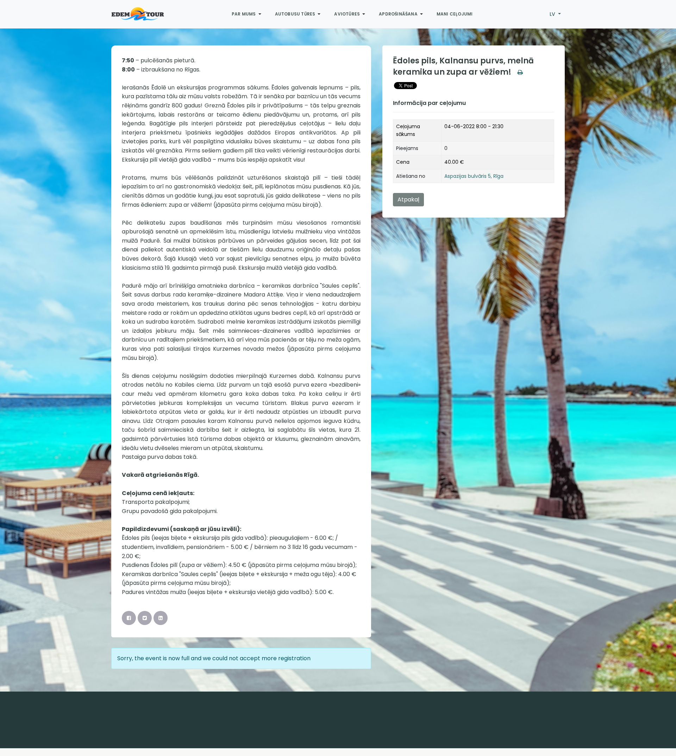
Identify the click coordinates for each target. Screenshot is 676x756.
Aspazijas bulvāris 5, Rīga (473, 176)
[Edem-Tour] (137, 14)
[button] (247, 14)
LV (553, 14)
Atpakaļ (408, 199)
